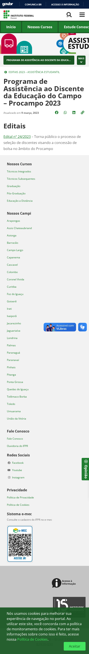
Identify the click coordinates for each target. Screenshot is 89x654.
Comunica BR (33, 4)
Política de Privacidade (20, 497)
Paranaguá (13, 352)
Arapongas (13, 221)
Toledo (11, 404)
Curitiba (11, 287)
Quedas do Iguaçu (18, 389)
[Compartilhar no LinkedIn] (74, 112)
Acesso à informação (65, 4)
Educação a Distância (20, 201)
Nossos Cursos (39, 27)
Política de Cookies (18, 505)
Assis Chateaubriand (19, 228)
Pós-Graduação (16, 193)
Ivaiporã (12, 316)
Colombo (12, 272)
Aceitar (74, 646)
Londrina (12, 338)
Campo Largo (15, 250)
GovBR (7, 4)
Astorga (11, 235)
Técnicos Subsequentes (21, 179)
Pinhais (11, 367)
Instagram (18, 477)
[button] (83, 112)
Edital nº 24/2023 (17, 136)
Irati (9, 309)
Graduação (13, 186)
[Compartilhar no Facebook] (57, 112)
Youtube (17, 470)
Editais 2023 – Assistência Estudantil (34, 72)
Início (11, 27)
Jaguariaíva (13, 330)
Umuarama (14, 411)
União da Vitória (16, 418)
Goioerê (12, 301)
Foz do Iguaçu (15, 294)
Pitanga (11, 374)
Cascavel (12, 265)
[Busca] (69, 15)
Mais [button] (81, 58)
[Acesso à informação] (64, 583)
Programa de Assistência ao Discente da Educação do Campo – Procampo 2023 (38, 60)
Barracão (12, 243)
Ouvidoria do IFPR (17, 446)
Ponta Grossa (15, 382)
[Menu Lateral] (82, 14)
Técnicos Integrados (19, 171)
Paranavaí (13, 360)
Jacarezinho (14, 323)
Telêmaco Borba (17, 396)
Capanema (13, 257)
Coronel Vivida (15, 279)
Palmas (11, 345)
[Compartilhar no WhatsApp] (65, 112)
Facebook (18, 463)
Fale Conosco (15, 438)
